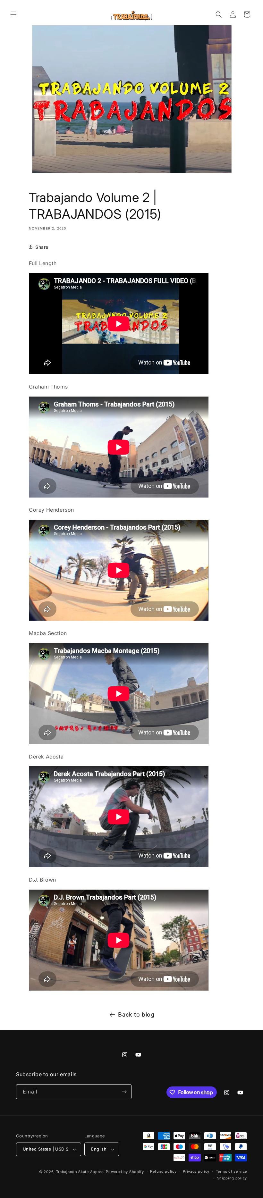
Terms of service (231, 1171)
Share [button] (41, 247)
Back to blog (136, 1014)
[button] (13, 14)
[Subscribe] (124, 1091)
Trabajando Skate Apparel (80, 1171)
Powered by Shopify (125, 1171)
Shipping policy (232, 1178)
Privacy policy (196, 1171)
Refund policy (163, 1171)
